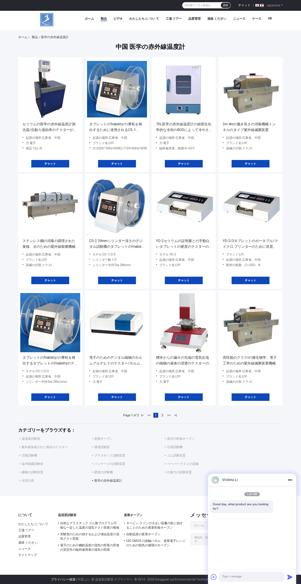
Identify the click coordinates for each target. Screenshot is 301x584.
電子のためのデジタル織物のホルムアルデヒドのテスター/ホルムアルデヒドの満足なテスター (116, 360)
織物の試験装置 (32, 472)
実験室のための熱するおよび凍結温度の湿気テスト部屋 (89, 536)
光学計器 (28, 480)
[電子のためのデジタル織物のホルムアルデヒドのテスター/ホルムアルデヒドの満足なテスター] (117, 323)
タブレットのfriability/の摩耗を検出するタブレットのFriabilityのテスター (50, 360)
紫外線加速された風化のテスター (45, 447)
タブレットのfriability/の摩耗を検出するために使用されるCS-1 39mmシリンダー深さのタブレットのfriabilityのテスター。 (117, 127)
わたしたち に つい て (144, 18)
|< (142, 415)
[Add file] (214, 577)
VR (270, 18)
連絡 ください (217, 18)
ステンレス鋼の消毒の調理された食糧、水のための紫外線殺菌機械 (48, 244)
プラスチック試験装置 (109, 455)
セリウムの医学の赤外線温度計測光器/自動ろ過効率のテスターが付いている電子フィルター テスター (49, 127)
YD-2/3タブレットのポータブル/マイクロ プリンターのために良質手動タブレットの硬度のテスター (250, 244)
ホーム (89, 18)
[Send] (290, 577)
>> (169, 415)
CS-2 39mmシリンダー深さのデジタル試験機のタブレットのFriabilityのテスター (117, 244)
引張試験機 (174, 447)
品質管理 (194, 18)
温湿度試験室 (31, 438)
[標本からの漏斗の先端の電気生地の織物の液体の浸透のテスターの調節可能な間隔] (184, 323)
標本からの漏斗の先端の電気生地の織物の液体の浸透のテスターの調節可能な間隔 (182, 360)
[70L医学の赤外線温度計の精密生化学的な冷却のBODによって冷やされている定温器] (184, 89)
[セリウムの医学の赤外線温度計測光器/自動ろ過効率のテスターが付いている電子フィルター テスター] (50, 89)
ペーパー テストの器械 (183, 464)
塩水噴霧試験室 (32, 464)
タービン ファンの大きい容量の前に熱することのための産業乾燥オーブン (154, 525)
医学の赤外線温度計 (108, 480)
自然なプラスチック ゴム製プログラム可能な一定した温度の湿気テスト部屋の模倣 (89, 525)
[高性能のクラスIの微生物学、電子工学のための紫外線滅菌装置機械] (251, 323)
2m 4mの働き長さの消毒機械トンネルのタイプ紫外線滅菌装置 (249, 127)
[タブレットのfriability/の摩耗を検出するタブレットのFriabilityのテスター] (50, 323)
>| (175, 415)
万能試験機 (29, 455)
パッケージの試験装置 (109, 464)
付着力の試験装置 (179, 472)
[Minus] (290, 480)
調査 (225, 5)
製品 (104, 18)
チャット (244, 5)
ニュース (239, 18)
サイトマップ (27, 555)
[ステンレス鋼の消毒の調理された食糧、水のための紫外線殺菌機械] (50, 206)
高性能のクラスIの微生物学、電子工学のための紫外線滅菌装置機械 (250, 360)
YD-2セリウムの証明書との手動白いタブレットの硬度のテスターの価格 (183, 244)
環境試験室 (102, 447)
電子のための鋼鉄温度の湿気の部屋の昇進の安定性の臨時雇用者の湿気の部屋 (89, 547)
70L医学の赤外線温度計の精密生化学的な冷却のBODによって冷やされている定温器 (183, 127)
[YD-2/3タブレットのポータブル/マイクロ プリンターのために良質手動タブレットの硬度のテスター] (251, 206)
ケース (256, 18)
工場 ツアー (174, 18)
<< (149, 415)
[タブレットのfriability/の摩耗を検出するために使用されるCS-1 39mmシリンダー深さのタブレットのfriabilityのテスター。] (117, 89)
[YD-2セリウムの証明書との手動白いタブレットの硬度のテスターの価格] (184, 206)
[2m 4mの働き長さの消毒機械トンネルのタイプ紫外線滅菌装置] (251, 89)
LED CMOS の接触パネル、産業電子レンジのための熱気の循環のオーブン (155, 543)
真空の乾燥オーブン (181, 438)
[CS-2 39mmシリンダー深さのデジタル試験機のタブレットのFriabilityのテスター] (117, 206)
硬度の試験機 (103, 472)
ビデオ (118, 18)
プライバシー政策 (63, 579)
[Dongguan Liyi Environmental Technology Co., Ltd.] (46, 19)
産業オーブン (103, 438)
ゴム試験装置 (176, 455)
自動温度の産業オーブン (143, 534)
